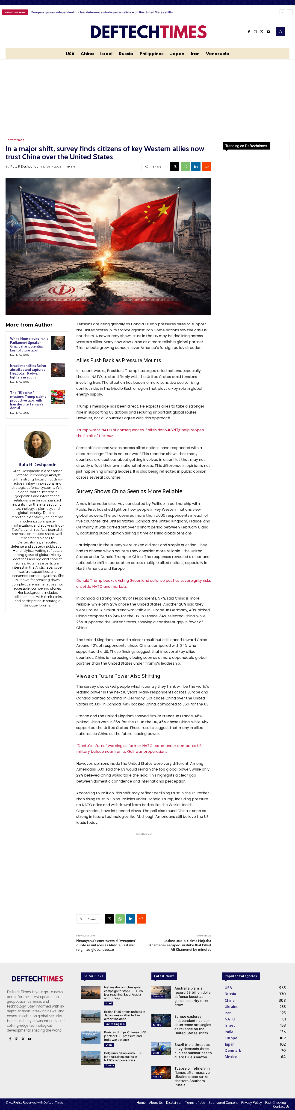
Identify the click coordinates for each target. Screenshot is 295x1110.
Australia (158, 996)
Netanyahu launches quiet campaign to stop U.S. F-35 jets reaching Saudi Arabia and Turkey (123, 992)
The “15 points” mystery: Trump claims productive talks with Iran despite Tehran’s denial (28, 400)
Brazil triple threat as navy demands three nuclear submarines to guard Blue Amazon (91, 12)
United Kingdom (115, 1024)
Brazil (156, 1052)
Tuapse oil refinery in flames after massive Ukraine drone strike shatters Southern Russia (192, 1076)
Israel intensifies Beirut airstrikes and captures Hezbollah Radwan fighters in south (28, 371)
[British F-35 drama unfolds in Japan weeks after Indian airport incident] (90, 1016)
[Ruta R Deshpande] (37, 444)
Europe (110, 1065)
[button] (280, 31)
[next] (290, 12)
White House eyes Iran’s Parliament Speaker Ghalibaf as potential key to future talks (29, 344)
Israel (109, 1003)
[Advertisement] (147, 94)
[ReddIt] (206, 166)
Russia (157, 1076)
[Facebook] (249, 32)
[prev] (282, 12)
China (109, 1044)
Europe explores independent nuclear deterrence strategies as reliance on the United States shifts (192, 1024)
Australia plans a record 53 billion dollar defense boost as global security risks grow (193, 996)
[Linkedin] (196, 166)
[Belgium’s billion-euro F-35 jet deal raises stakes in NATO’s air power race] (90, 1058)
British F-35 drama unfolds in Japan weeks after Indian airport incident (124, 1015)
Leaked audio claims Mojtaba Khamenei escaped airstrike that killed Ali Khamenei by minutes (180, 945)
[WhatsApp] (185, 166)
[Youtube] (268, 32)
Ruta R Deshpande (24, 166)
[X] (262, 32)
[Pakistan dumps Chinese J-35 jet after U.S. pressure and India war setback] (90, 1037)
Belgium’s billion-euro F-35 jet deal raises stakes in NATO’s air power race (123, 1056)
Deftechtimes (15, 140)
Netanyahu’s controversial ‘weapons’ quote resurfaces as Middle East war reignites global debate (106, 945)
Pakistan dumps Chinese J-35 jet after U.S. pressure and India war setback (125, 1035)
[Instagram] (255, 32)
